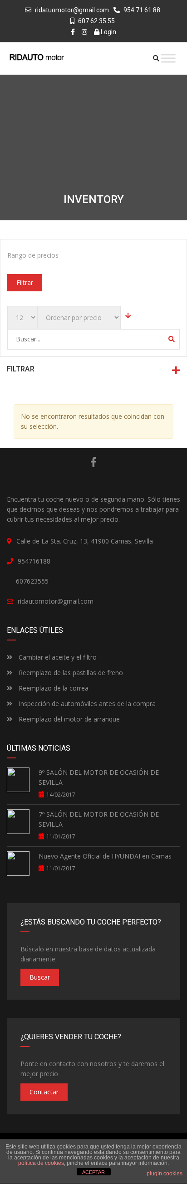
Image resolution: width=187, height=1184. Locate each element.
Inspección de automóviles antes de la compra (86, 703)
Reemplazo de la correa (53, 688)
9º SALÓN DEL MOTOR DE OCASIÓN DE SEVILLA (99, 777)
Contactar (44, 1091)
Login (107, 32)
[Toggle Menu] (168, 58)
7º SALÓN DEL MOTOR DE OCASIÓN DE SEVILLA (99, 819)
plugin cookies (164, 1173)
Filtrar (24, 282)
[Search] (171, 339)
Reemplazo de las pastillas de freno (70, 672)
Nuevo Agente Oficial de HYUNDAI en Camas (105, 856)
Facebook (93, 462)
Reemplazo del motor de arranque (68, 719)
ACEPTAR (93, 1172)
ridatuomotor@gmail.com (72, 10)
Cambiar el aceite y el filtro (57, 657)
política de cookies (41, 1163)
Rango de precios (33, 255)
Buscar (40, 977)
